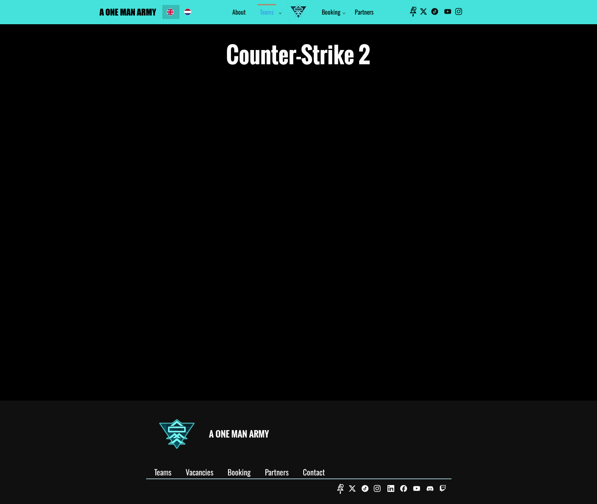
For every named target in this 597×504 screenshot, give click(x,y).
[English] (170, 12)
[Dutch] (188, 12)
